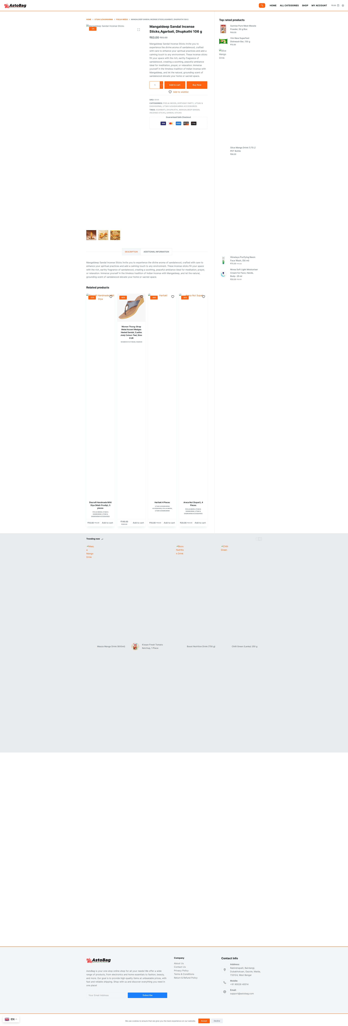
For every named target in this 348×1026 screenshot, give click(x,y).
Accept (204, 1021)
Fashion (139, 342)
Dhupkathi (172, 110)
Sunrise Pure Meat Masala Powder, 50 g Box (243, 27)
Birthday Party (186, 103)
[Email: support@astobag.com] (224, 991)
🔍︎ (262, 5)
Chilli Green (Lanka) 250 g (244, 646)
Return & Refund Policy (186, 977)
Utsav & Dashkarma (162, 511)
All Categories (289, 5)
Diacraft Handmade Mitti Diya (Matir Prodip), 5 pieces (100, 505)
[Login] (343, 5)
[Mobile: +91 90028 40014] (224, 982)
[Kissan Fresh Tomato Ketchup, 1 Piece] (135, 646)
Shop (305, 5)
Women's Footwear (128, 342)
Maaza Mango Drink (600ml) (111, 646)
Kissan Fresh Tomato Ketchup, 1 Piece (152, 646)
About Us (179, 963)
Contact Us (180, 967)
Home (273, 5)
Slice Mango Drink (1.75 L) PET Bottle (243, 149)
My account (319, 5)
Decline (217, 1021)
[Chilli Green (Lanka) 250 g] (225, 646)
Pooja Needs (169, 103)
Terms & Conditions (184, 974)
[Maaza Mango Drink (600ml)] (90, 646)
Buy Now (197, 85)
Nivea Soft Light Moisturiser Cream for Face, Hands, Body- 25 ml (244, 273)
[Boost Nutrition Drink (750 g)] (180, 646)
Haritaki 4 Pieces (162, 502)
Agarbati (161, 110)
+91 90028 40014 (239, 984)
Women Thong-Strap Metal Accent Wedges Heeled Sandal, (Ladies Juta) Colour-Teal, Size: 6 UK (131, 332)
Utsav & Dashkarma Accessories (180, 106)
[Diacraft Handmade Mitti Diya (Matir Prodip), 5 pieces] (100, 396)
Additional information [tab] (156, 252)
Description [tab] (131, 252)
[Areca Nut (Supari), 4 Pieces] (193, 396)
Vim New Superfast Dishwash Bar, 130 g (240, 40)
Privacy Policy (181, 970)
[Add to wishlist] (111, 296)
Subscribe (148, 995)
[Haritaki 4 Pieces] (162, 396)
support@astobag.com (242, 993)
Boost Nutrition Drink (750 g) (201, 646)
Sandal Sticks (174, 113)
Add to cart (174, 85)
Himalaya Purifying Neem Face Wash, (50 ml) (242, 259)
